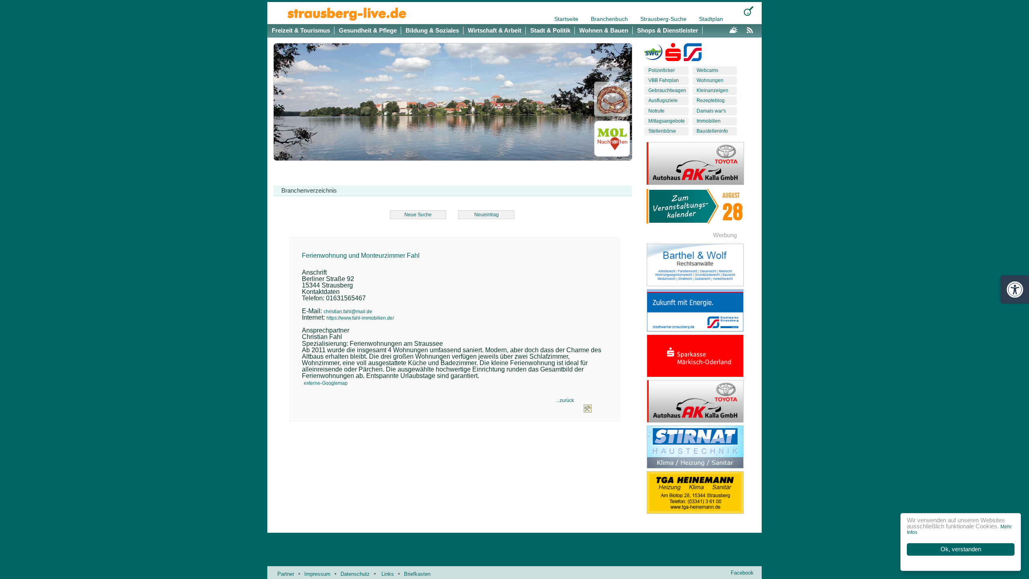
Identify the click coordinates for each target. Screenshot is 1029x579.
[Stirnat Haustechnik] (701, 446)
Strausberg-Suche (664, 19)
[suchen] (749, 11)
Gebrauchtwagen (667, 90)
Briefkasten (417, 574)
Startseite (567, 19)
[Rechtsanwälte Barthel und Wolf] (701, 265)
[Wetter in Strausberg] (734, 29)
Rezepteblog (711, 100)
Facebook (742, 573)
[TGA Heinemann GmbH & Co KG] (701, 492)
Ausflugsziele (663, 100)
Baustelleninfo (712, 131)
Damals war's (711, 111)
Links (387, 574)
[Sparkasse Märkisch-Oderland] (701, 356)
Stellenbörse (662, 131)
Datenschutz (355, 574)
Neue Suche (418, 214)
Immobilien (709, 121)
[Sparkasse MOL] (673, 54)
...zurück (565, 400)
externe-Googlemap (326, 383)
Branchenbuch (610, 19)
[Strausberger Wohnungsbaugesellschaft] (653, 54)
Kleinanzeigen (712, 90)
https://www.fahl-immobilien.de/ (360, 318)
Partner (285, 574)
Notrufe (656, 111)
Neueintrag (486, 214)
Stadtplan (711, 19)
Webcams (707, 70)
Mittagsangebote (666, 121)
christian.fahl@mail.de (348, 311)
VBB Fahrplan (663, 80)
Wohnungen (710, 80)
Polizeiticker (661, 70)
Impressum (317, 574)
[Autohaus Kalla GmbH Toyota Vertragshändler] (701, 401)
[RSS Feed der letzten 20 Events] (752, 29)
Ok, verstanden (961, 549)
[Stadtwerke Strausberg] (693, 54)
